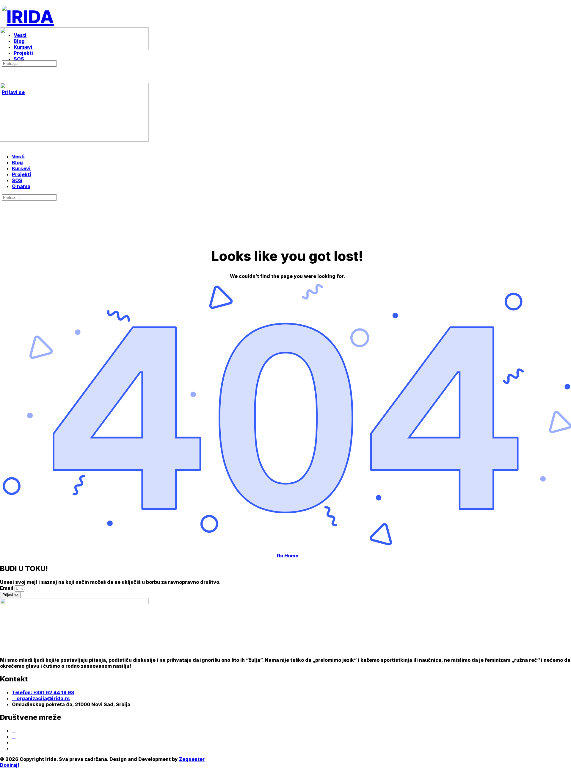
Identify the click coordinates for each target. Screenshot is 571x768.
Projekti (21, 174)
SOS (17, 180)
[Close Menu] (3, 146)
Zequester (192, 759)
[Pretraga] (3, 57)
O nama (21, 186)
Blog (17, 162)
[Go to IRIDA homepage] (28, 16)
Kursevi (21, 168)
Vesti (18, 156)
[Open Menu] (3, 24)
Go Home (287, 556)
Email (7, 588)
